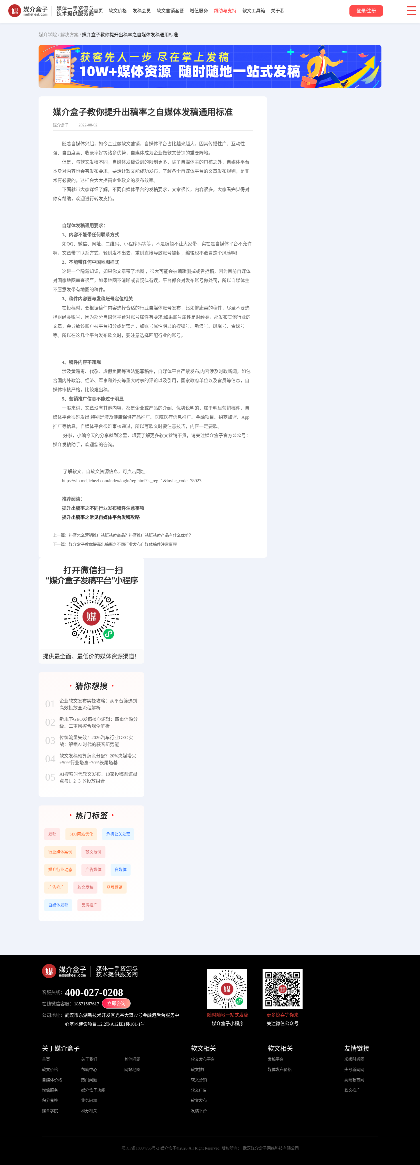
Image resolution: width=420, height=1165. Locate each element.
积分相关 (89, 1111)
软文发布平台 (203, 1059)
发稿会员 (142, 10)
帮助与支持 (225, 10)
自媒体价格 (52, 1080)
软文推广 (199, 1069)
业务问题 (89, 1100)
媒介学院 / (49, 34)
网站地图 (132, 1069)
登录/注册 (366, 10)
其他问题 (132, 1059)
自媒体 (78, 143)
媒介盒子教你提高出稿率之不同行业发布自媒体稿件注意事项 (123, 544)
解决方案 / (70, 34)
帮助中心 (89, 1069)
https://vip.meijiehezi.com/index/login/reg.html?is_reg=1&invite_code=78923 (131, 480)
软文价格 (118, 10)
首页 (98, 10)
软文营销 (199, 1080)
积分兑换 (50, 1100)
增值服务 (199, 10)
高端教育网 (354, 1080)
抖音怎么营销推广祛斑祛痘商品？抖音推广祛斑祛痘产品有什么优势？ (131, 535)
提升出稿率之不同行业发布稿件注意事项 (103, 508)
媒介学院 (50, 1111)
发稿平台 (199, 1111)
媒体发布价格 (280, 1069)
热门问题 (89, 1080)
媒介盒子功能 (93, 1090)
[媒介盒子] (51, 7)
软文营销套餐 (170, 10)
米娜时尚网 (354, 1059)
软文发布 (199, 1100)
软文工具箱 (253, 10)
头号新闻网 (354, 1069)
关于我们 (280, 10)
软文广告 (199, 1090)
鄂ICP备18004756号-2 (140, 1148)
